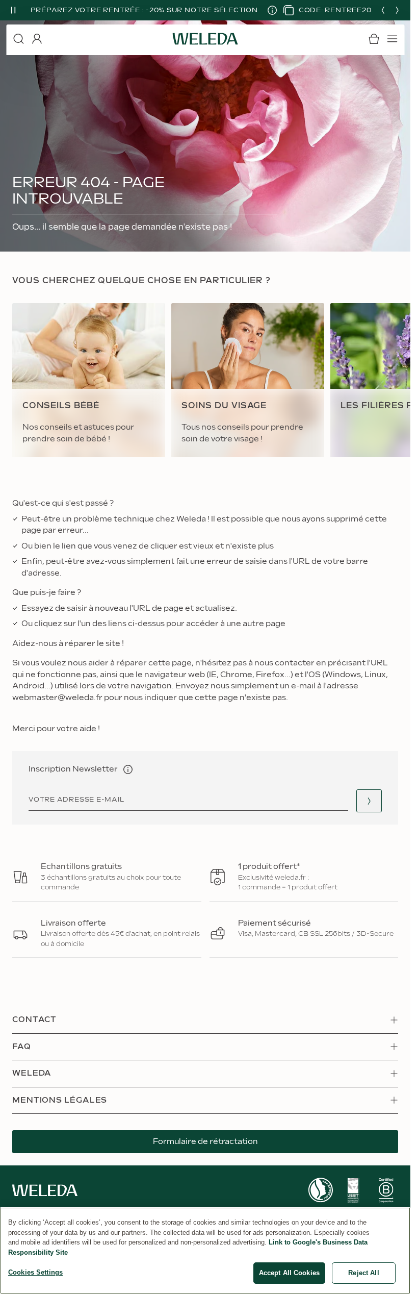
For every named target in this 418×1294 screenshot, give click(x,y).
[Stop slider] (13, 10)
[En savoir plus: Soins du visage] (247, 380)
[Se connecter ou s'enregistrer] (37, 39)
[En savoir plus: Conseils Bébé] (88, 380)
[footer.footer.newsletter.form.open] (369, 800)
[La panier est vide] (374, 39)
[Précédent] (383, 10)
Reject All (363, 1273)
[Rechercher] (18, 39)
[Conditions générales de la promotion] (268, 10)
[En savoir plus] (320, 1190)
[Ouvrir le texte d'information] (128, 769)
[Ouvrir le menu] (392, 39)
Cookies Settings (35, 1272)
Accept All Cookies (289, 1273)
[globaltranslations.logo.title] (205, 39)
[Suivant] (397, 10)
